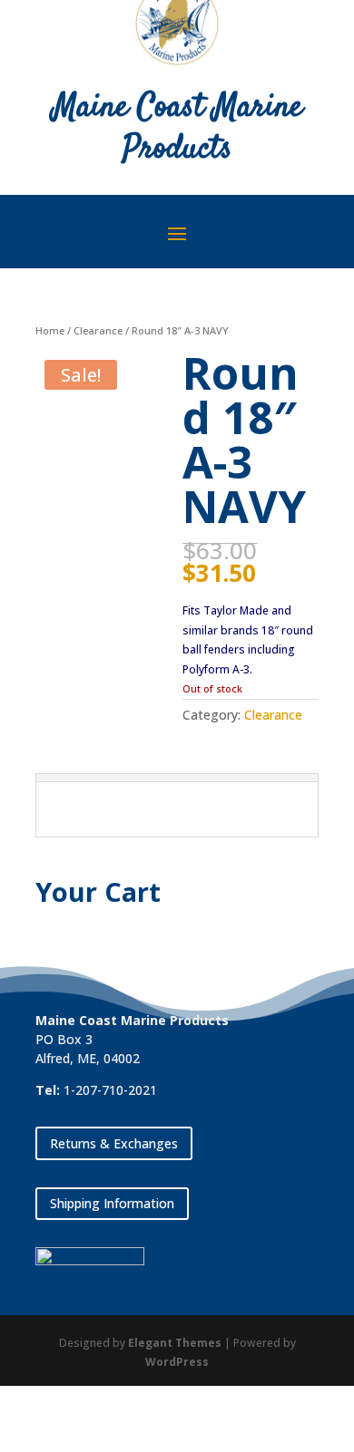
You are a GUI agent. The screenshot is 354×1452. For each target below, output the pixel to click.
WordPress (177, 1362)
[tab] (176, 777)
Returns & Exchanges (114, 1143)
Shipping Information (112, 1203)
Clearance (98, 330)
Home (49, 330)
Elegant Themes (174, 1342)
